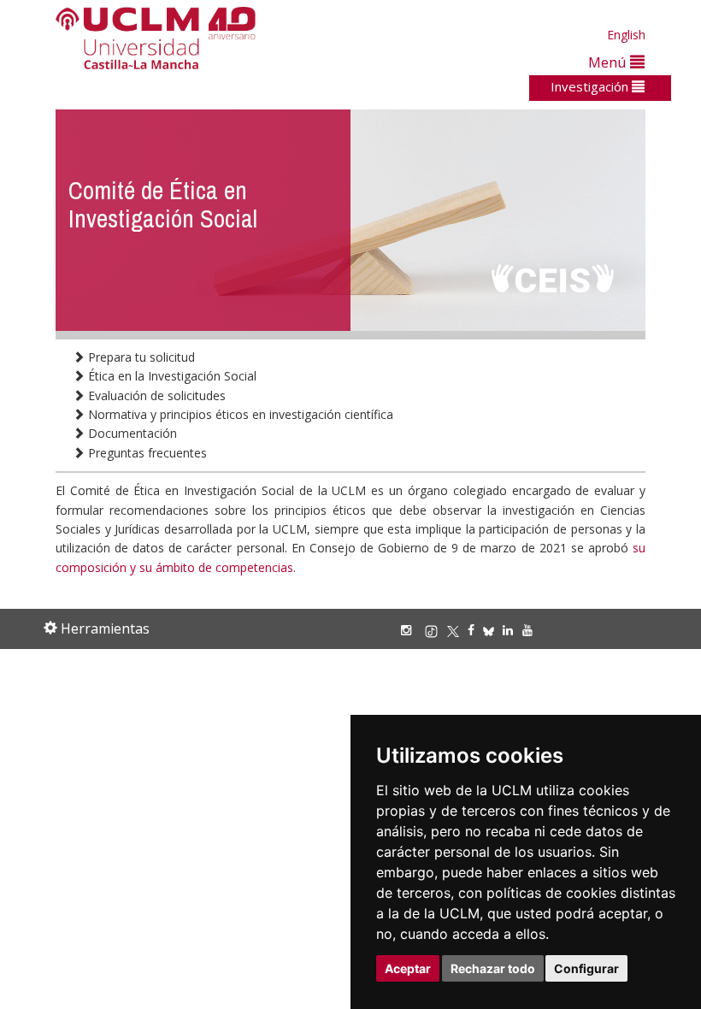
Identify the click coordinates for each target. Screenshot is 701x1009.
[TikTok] (435, 630)
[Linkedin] (508, 630)
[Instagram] (410, 630)
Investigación (591, 86)
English (626, 35)
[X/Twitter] (457, 630)
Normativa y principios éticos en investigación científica (239, 414)
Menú (609, 62)
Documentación (131, 433)
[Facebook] (475, 630)
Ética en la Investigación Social (170, 376)
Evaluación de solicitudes (155, 395)
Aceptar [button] (408, 968)
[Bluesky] (493, 630)
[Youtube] (531, 630)
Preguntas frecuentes (146, 453)
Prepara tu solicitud (140, 357)
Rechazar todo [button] (493, 968)
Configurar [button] (586, 968)
